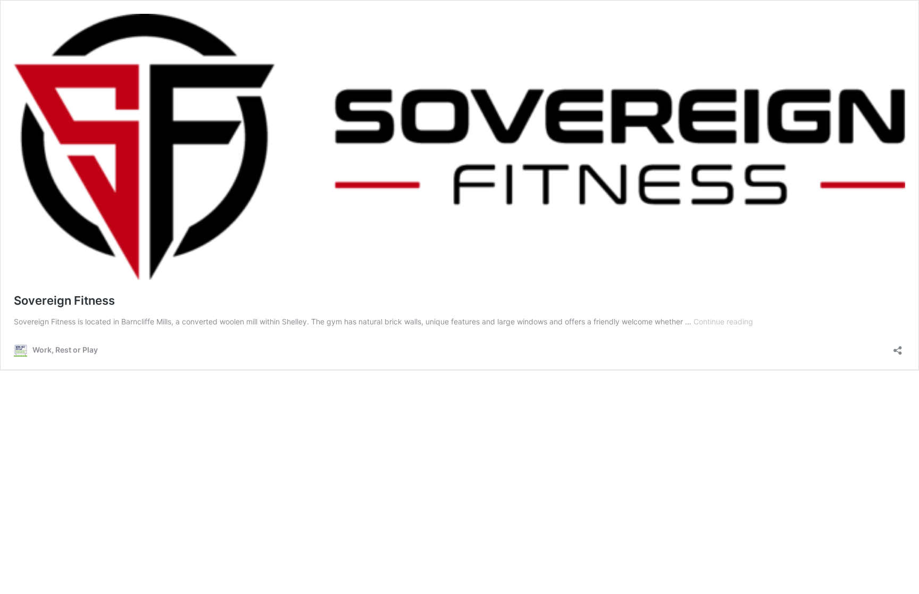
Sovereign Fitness (64, 300)
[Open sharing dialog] (897, 347)
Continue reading (723, 321)
